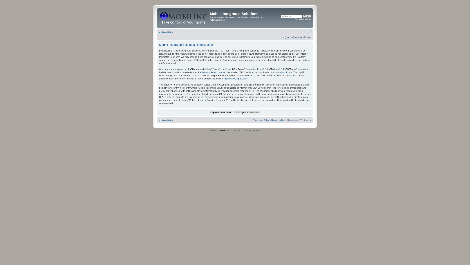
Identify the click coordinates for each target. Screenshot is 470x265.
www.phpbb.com (284, 72)
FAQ (288, 37)
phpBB (222, 130)
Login (308, 37)
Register (298, 37)
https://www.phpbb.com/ (235, 78)
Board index (167, 32)
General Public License (213, 72)
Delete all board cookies (274, 120)
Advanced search (303, 19)
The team (257, 120)
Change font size (308, 31)
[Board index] (184, 18)
